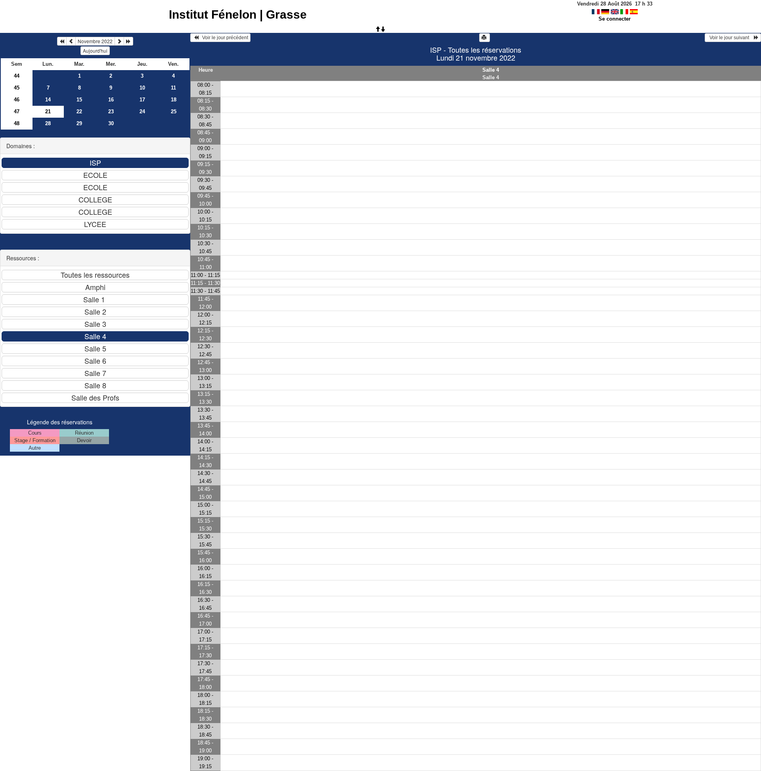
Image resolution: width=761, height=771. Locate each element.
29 (79, 123)
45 (16, 88)
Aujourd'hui (95, 50)
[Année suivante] (128, 41)
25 (173, 112)
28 (48, 123)
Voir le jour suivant (730, 37)
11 (173, 88)
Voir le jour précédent (223, 37)
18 (173, 100)
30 (111, 123)
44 (16, 76)
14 (48, 100)
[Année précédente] (62, 41)
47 (16, 112)
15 (79, 100)
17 (142, 100)
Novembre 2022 (95, 41)
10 (142, 88)
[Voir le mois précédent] (71, 41)
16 (111, 100)
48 (16, 123)
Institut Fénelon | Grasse (238, 14)
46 (16, 100)
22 (79, 112)
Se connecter (614, 19)
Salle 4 (490, 70)
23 (111, 112)
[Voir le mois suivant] (119, 41)
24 (142, 112)
